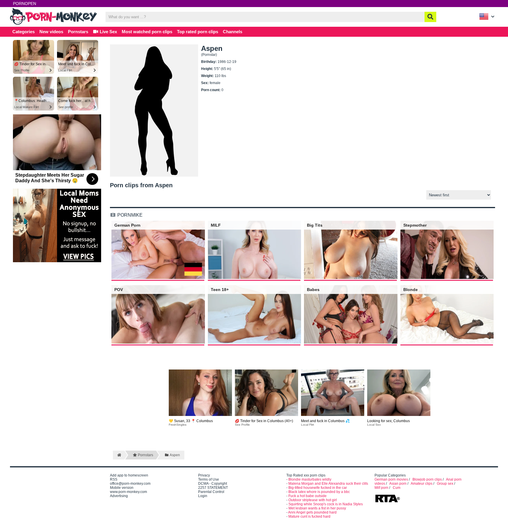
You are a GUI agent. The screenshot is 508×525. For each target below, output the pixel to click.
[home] (118, 455)
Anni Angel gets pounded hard (312, 512)
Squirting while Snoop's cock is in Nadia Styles (325, 504)
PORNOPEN (24, 3)
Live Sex (107, 31)
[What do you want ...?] (430, 17)
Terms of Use (208, 479)
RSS (113, 479)
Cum (396, 488)
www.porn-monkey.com (128, 492)
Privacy (204, 475)
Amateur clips (421, 483)
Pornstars (78, 31)
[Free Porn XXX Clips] (54, 24)
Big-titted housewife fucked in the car (317, 488)
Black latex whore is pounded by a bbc (319, 492)
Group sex (445, 483)
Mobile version (121, 488)
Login (202, 496)
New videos (51, 31)
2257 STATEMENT (213, 488)
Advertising (119, 496)
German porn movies (391, 479)
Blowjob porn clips (427, 479)
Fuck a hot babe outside (307, 496)
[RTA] (387, 502)
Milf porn (381, 488)
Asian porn (398, 483)
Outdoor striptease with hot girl (312, 500)
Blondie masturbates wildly (309, 479)
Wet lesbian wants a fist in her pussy (317, 508)
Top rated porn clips (197, 31)
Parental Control (211, 492)
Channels (232, 31)
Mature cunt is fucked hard (309, 516)
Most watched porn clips (147, 31)
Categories (23, 31)
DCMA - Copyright (212, 483)
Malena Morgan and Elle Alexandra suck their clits (328, 483)
